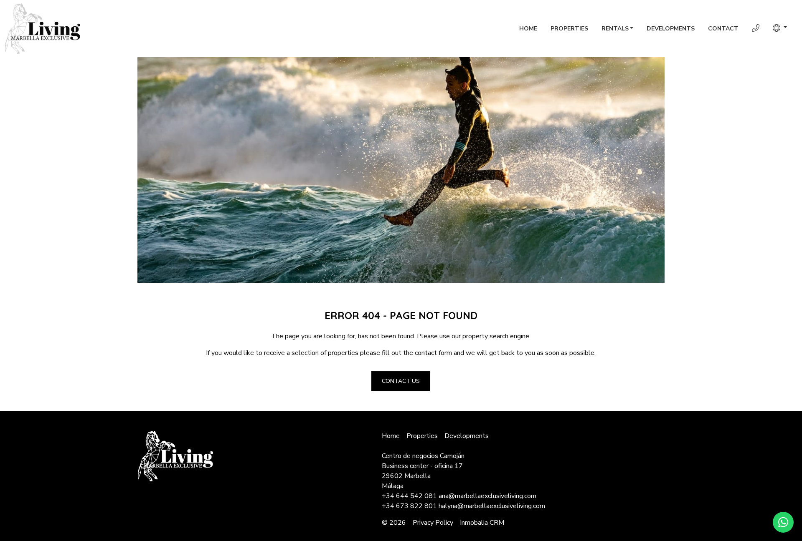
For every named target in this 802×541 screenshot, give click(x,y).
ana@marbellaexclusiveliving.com (487, 496)
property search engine (495, 336)
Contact (723, 29)
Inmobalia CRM (482, 522)
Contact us (401, 381)
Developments (671, 29)
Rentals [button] (615, 29)
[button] (779, 28)
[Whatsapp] (783, 522)
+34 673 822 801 (409, 506)
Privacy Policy (433, 522)
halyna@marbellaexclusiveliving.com (492, 506)
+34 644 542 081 (409, 496)
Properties (569, 29)
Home (528, 29)
